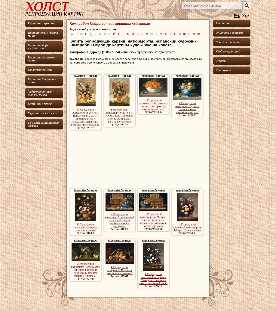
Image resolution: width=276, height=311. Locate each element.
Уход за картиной (228, 51)
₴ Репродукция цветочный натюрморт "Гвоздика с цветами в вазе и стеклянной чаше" (153, 279)
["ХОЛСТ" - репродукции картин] (54, 9)
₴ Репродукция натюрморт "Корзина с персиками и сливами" (120, 270)
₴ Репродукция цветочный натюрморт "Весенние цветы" (85, 227)
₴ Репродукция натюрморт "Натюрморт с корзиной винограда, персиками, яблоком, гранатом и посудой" (85, 269)
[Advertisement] (138, 160)
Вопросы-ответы (228, 42)
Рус (237, 15)
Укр (245, 15)
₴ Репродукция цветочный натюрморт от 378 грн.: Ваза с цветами (187, 227)
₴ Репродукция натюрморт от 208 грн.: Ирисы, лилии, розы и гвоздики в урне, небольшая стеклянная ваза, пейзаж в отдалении (85, 117)
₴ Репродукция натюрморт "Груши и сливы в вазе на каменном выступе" (187, 108)
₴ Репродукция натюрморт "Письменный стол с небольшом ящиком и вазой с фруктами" (119, 220)
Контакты (223, 70)
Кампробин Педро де (85, 76)
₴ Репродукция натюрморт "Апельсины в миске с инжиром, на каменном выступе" (153, 105)
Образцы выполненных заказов (43, 124)
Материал (223, 23)
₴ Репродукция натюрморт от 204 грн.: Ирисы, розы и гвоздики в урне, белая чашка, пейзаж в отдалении (119, 115)
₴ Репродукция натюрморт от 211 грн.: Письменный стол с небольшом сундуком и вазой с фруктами (153, 220)
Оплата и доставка (229, 32)
